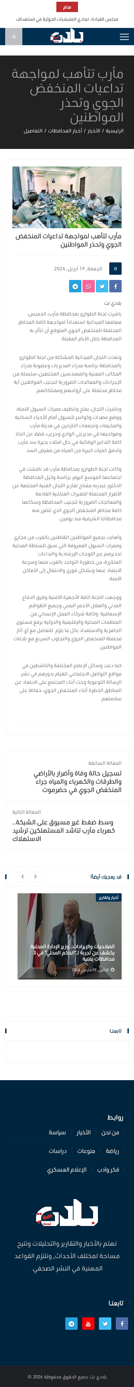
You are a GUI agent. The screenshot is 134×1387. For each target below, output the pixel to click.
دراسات (58, 1150)
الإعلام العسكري (67, 1169)
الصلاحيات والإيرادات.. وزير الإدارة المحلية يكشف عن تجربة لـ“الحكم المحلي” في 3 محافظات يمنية (73, 952)
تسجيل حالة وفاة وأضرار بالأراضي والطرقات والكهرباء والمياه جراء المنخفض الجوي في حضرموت (78, 777)
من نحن (110, 1132)
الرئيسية (115, 131)
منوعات (86, 1150)
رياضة (112, 1150)
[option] (69, 936)
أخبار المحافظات (65, 131)
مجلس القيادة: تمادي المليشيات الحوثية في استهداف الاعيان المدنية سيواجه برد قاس (67, 24)
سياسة (57, 1132)
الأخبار (94, 131)
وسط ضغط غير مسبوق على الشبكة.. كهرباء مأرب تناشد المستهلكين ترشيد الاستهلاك (63, 826)
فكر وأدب (108, 1169)
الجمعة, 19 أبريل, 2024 (78, 268)
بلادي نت (98, 1376)
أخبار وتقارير (109, 897)
